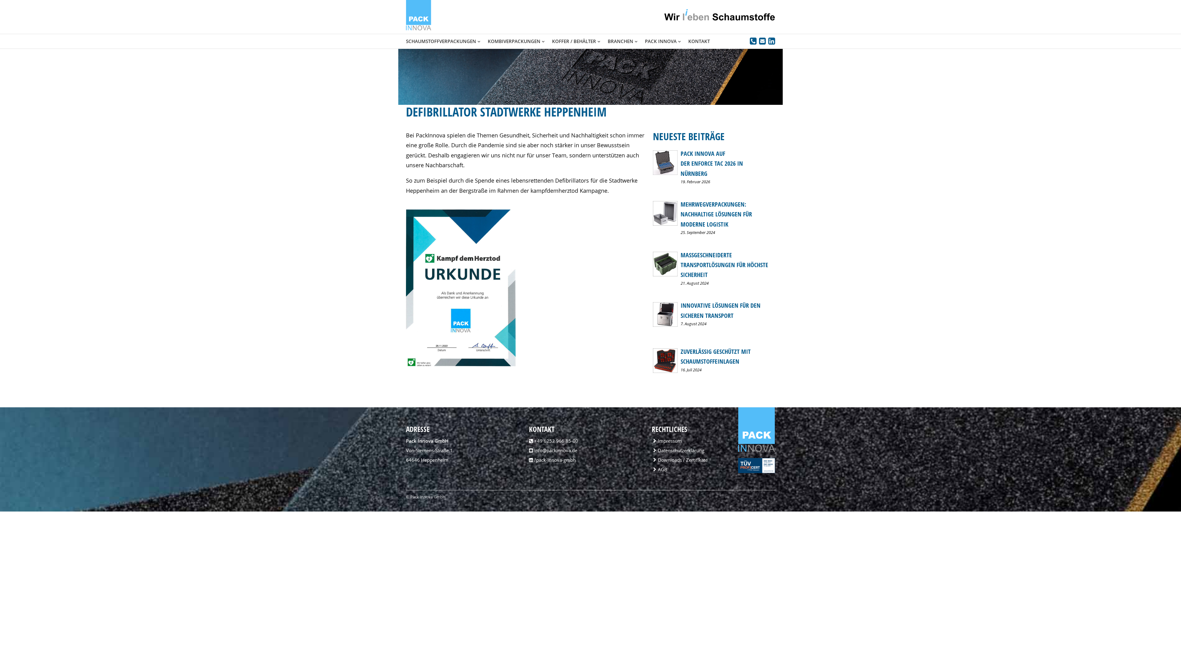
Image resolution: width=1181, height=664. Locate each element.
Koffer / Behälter (574, 41)
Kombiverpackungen (514, 41)
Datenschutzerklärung (681, 450)
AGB (662, 469)
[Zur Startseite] (418, 29)
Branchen (620, 41)
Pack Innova (661, 41)
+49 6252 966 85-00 (556, 440)
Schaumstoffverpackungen (441, 41)
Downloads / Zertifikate (683, 459)
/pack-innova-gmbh (554, 459)
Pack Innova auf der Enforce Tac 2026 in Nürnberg (712, 163)
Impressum (670, 440)
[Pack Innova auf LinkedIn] (771, 42)
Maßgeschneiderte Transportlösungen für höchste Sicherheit (724, 265)
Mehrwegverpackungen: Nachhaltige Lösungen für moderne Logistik (716, 214)
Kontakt (699, 41)
